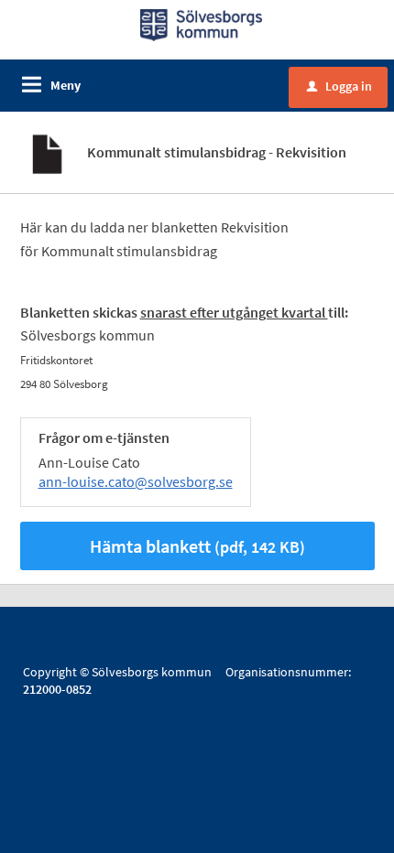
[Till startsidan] (201, 24)
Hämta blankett (197, 545)
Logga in (339, 86)
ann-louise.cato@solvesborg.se (135, 481)
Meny (65, 85)
